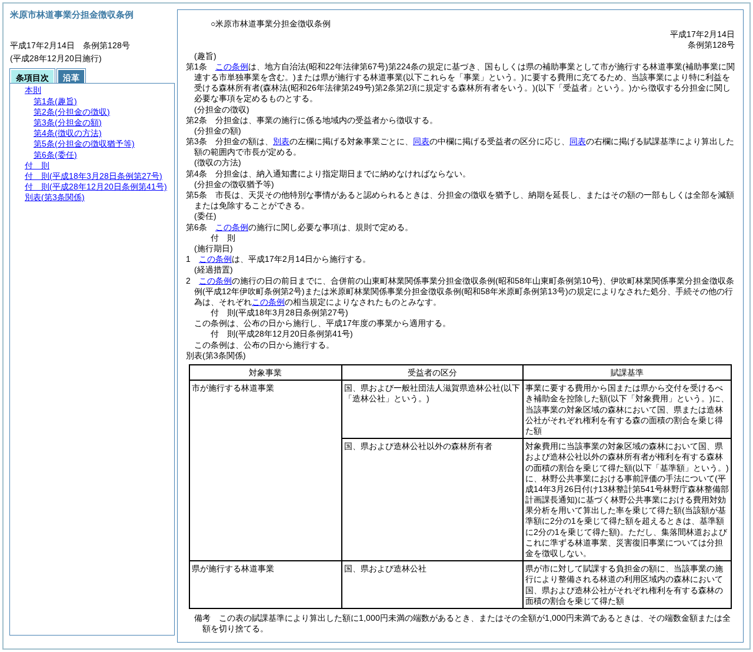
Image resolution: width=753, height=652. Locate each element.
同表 (421, 141)
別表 (281, 141)
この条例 (231, 66)
